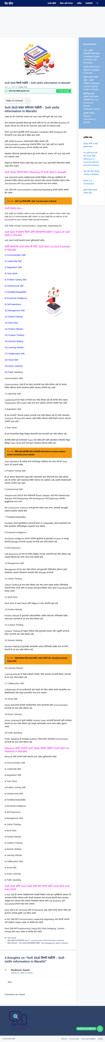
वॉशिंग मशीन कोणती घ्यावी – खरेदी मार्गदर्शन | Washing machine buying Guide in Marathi (91, 83)
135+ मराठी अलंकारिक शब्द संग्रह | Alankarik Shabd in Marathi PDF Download (91, 56)
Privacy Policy (74, 1039)
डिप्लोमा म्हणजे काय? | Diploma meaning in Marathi (91, 70)
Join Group (64, 91)
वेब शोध (9, 3)
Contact (100, 1039)
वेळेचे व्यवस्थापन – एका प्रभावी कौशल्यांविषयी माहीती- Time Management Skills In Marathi (37, 943)
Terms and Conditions (88, 1039)
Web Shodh (11, 938)
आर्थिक (79, 3)
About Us (64, 1039)
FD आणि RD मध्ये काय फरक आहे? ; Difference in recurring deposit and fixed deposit (91, 159)
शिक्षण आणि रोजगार (66, 3)
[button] (97, 3)
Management (14, 310)
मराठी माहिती (52, 3)
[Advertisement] (52, 21)
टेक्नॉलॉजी (89, 3)
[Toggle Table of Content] (26, 100)
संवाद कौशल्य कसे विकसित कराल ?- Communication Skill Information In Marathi (35, 940)
